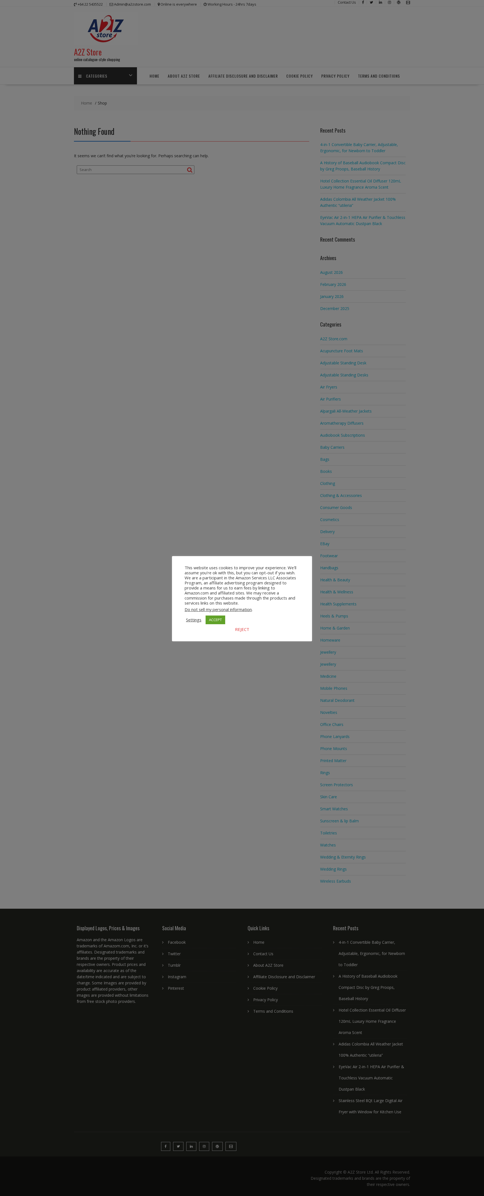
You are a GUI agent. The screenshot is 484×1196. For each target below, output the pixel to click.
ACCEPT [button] (215, 619)
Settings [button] (193, 619)
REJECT (242, 629)
